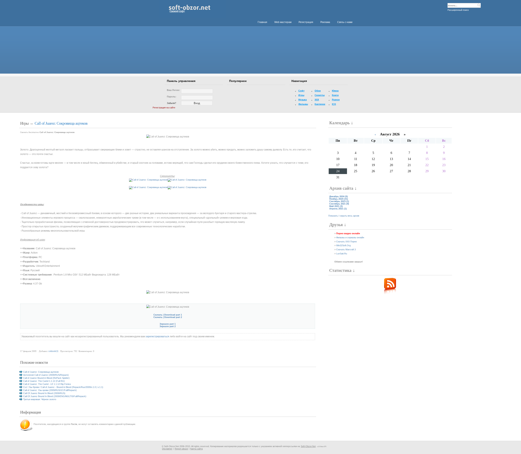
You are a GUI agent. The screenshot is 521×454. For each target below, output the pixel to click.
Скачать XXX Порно (346, 241)
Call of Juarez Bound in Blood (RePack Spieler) (46, 378)
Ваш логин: (173, 90)
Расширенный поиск (458, 10)
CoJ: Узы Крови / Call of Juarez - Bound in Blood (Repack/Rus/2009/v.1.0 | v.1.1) (63, 387)
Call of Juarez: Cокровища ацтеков (61, 123)
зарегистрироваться (157, 336)
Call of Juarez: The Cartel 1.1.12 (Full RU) (44, 381)
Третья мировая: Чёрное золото (39, 399)
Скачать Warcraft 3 (346, 249)
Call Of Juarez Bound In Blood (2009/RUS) (44, 393)
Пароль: (171, 96)
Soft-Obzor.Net (308, 446)
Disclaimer (167, 448)
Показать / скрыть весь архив (343, 215)
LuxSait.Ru (341, 253)
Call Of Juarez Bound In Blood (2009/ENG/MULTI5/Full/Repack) (54, 396)
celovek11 (53, 351)
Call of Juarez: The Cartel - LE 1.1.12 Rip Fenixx (47, 384)
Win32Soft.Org (343, 245)
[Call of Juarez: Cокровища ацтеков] (167, 137)
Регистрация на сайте (164, 107)
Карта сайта (196, 448)
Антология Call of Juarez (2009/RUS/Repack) (46, 375)
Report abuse (181, 448)
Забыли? (171, 103)
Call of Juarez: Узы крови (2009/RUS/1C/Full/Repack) (50, 390)
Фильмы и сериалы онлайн (350, 237)
